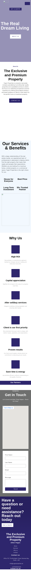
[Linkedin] (7, 573)
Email (7, 470)
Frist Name (8, 455)
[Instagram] (3, 573)
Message (8, 477)
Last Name (8, 462)
